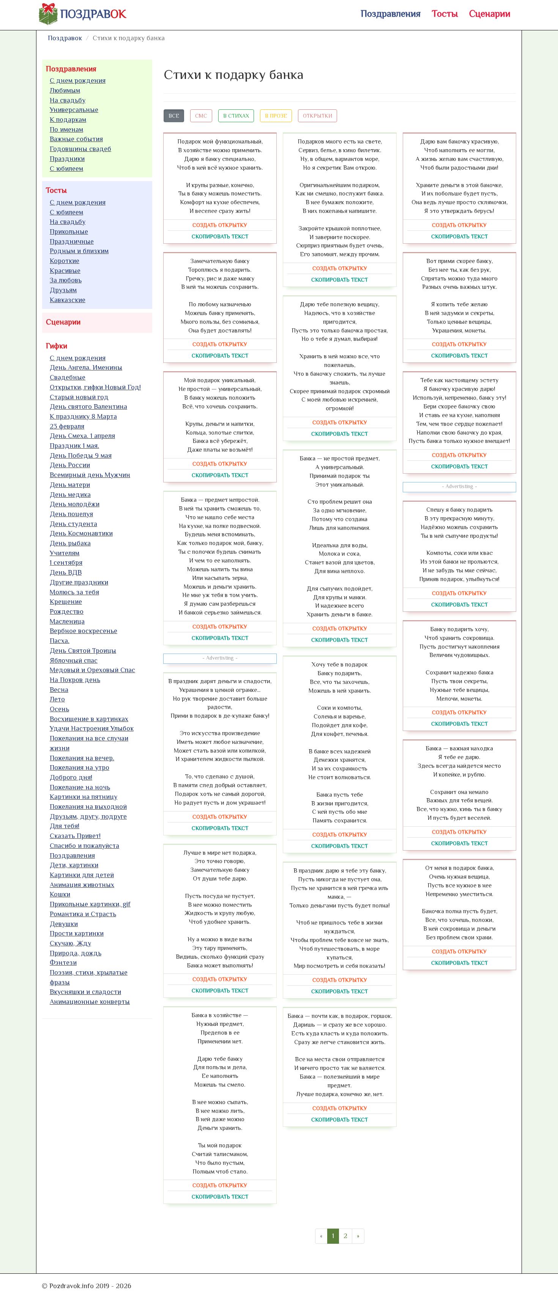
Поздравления (391, 13)
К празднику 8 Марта (83, 416)
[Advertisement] (99, 1140)
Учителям (64, 553)
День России (70, 465)
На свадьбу (67, 100)
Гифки (56, 346)
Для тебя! (64, 826)
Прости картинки (77, 933)
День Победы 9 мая (81, 455)
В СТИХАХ (236, 116)
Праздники (67, 158)
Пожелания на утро (79, 767)
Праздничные (72, 241)
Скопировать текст (220, 236)
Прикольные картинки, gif (90, 904)
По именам (66, 129)
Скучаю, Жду (70, 943)
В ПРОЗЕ (276, 116)
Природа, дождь (75, 953)
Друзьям (63, 290)
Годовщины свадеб (80, 149)
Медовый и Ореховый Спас (92, 670)
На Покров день (75, 680)
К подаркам (68, 119)
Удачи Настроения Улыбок (92, 728)
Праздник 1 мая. (74, 445)
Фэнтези (63, 962)
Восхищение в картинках (89, 719)
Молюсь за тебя (74, 592)
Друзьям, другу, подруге (88, 816)
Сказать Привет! (75, 836)
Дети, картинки (74, 865)
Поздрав (93, 14)
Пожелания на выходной (88, 806)
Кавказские (67, 300)
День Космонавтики (81, 533)
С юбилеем (66, 168)
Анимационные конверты (90, 1001)
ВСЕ (174, 116)
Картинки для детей (82, 875)
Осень (59, 709)
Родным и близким (79, 251)
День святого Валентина (88, 406)
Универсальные (74, 109)
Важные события (76, 139)
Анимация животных (82, 885)
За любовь (66, 280)
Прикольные (69, 231)
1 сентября (66, 562)
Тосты (445, 13)
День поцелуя (71, 514)
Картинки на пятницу (83, 796)
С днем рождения (78, 80)
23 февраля (67, 426)
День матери (70, 484)
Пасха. (59, 640)
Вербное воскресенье (83, 631)
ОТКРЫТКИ (317, 116)
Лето (57, 699)
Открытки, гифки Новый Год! (95, 387)
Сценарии (490, 13)
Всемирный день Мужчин (90, 475)
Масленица (67, 621)
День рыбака (70, 543)
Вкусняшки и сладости (85, 992)
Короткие (64, 261)
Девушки (64, 924)
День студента (73, 524)
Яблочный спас (74, 660)
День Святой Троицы (83, 650)
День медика (70, 494)
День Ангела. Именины (86, 367)
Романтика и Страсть (83, 914)
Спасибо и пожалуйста (84, 845)
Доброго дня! (71, 777)
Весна (59, 689)
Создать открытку (219, 225)
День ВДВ (66, 572)
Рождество (67, 611)
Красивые (65, 270)
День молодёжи (74, 504)
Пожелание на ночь (80, 787)
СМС (201, 116)
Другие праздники (79, 582)
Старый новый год (79, 397)
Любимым (65, 90)
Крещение (66, 601)
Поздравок (65, 38)
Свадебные (67, 377)
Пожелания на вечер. (82, 758)
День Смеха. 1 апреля (82, 436)
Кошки (60, 894)
